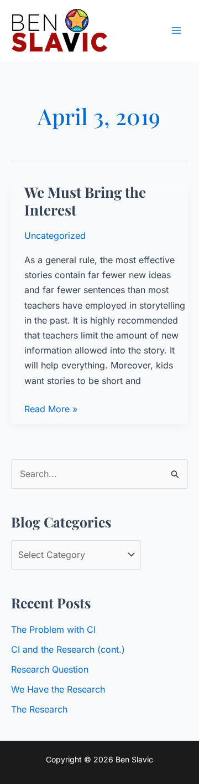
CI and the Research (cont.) (68, 649)
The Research (39, 709)
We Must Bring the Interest (85, 200)
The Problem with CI (53, 629)
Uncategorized (55, 235)
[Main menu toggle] (176, 30)
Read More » (50, 410)
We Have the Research (58, 689)
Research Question (49, 669)
